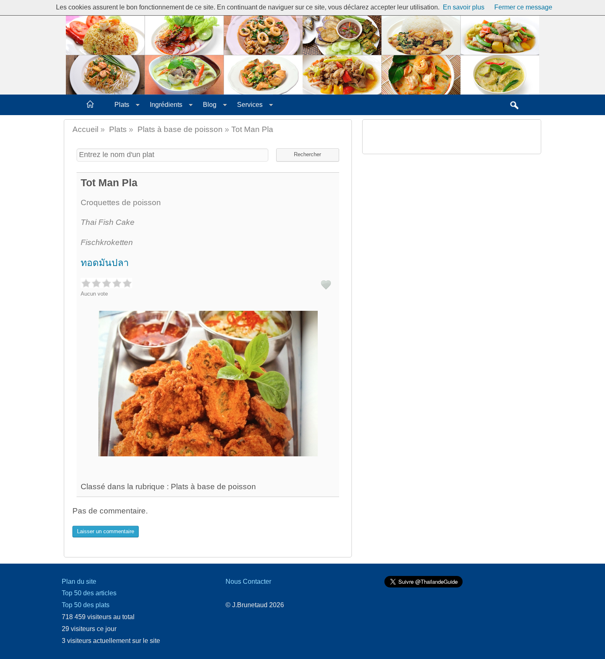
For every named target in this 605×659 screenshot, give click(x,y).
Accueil (85, 129)
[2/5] (96, 283)
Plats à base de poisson (180, 129)
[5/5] (127, 283)
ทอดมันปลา (105, 262)
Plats (121, 104)
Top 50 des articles (89, 593)
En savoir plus (463, 7)
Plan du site (79, 581)
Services (250, 104)
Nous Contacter (248, 581)
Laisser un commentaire (105, 531)
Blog (209, 104)
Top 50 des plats (85, 604)
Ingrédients (166, 104)
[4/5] (117, 283)
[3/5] (106, 283)
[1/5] (86, 283)
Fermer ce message (523, 7)
